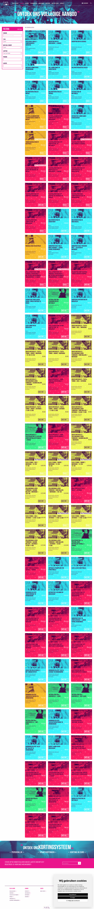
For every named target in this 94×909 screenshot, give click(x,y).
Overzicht (27, 891)
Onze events (42, 891)
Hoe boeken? (27, 893)
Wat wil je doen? (7, 45)
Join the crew (55, 3)
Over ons (48, 3)
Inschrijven (79, 863)
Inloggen (85, 3)
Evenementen (33, 3)
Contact (62, 3)
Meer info (41, 52)
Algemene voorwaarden (14, 900)
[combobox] (12, 59)
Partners (11, 893)
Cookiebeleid (12, 898)
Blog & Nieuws (12, 891)
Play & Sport (6, 3)
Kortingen (27, 894)
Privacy (11, 896)
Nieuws (27, 3)
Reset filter (19, 29)
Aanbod (22, 3)
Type (4, 39)
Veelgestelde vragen (14, 894)
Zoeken (91, 3)
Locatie (5, 63)
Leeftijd (5, 51)
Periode (5, 56)
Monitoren (41, 3)
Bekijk (65, 52)
